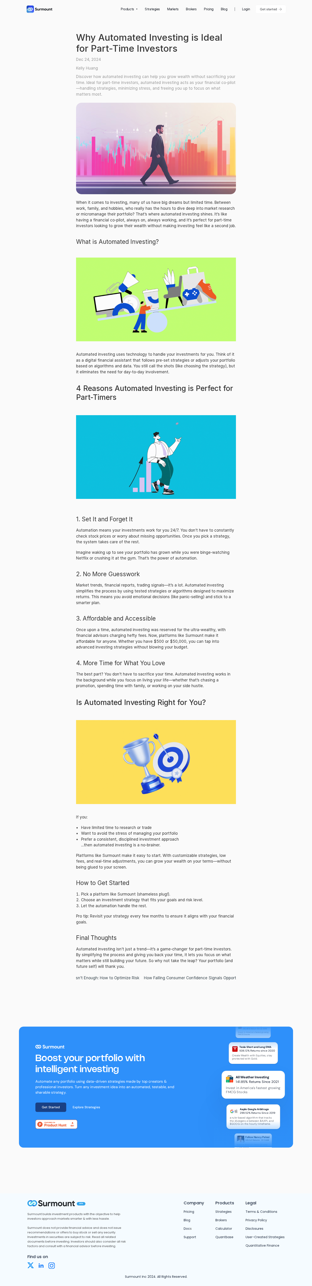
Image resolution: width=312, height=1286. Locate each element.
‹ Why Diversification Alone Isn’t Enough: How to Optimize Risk (81, 978)
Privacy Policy (256, 1220)
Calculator (223, 1228)
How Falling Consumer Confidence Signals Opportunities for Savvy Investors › (216, 978)
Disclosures (254, 1228)
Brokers (221, 1220)
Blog (187, 1220)
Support (190, 1237)
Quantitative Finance (262, 1245)
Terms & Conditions (261, 1211)
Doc (187, 1228)
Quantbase (224, 1237)
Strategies (223, 1211)
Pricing (189, 1211)
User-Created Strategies (265, 1237)
